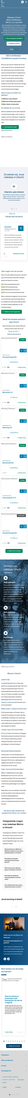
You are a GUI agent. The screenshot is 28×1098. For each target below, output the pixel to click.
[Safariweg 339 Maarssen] (14, 415)
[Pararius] (12, 1088)
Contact (3, 1065)
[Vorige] (12, 906)
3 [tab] (16, 208)
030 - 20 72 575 (14, 331)
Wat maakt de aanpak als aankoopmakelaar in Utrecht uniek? (12, 877)
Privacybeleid (21, 1079)
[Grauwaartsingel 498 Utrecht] (14, 520)
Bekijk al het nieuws (14, 1046)
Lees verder (9, 1032)
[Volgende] (15, 906)
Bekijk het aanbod (15, 43)
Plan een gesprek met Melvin (15, 38)
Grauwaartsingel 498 (9, 533)
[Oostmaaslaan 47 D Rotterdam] (14, 485)
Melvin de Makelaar (7, 1060)
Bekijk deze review (19, 253)
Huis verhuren (9, 612)
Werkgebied (5, 1055)
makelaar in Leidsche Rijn (7, 702)
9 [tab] (22, 267)
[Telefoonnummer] (22, 2)
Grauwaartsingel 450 (9, 357)
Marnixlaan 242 (7, 392)
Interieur (5, 979)
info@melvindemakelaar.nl (14, 334)
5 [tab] (13, 267)
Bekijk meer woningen (14, 551)
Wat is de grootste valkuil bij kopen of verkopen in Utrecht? (13, 868)
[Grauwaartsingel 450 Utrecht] (14, 344)
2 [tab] (14, 208)
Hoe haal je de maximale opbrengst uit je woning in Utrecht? (12, 860)
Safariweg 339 (7, 427)
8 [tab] (19, 267)
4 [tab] (10, 267)
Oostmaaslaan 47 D (9, 498)
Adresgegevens (6, 1071)
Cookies (4, 1082)
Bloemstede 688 (8, 463)
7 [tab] (17, 267)
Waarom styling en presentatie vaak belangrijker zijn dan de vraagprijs (13, 999)
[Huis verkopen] (14, 578)
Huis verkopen (9, 582)
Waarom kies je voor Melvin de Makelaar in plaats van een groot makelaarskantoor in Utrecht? (14, 851)
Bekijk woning (22, 367)
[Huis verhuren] (14, 608)
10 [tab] (24, 267)
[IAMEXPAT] (23, 1088)
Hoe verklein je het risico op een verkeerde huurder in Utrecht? (13, 886)
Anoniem (7, 227)
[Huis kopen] (14, 633)
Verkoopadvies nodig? (10, 127)
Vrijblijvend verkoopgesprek (12, 311)
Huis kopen (8, 637)
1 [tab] (12, 208)
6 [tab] (15, 267)
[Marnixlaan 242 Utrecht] (14, 380)
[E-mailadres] (8, 959)
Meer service (8, 572)
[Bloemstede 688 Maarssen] (14, 450)
